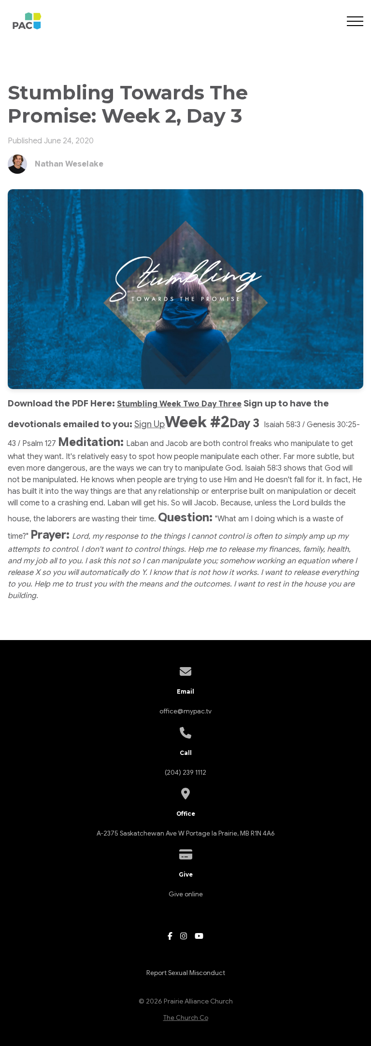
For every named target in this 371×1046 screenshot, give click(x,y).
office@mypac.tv (185, 711)
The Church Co (185, 1018)
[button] (355, 21)
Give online (186, 894)
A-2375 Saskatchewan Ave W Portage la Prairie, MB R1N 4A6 (185, 833)
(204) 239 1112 (185, 772)
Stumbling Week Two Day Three (179, 404)
